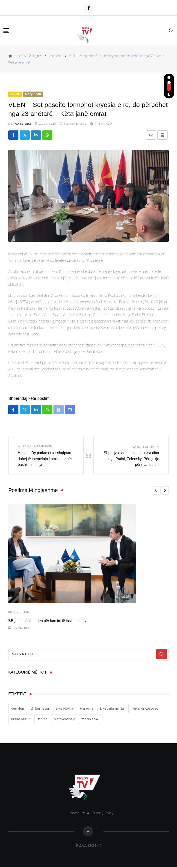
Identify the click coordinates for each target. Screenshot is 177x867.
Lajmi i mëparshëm (38, 446)
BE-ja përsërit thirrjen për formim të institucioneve (48, 621)
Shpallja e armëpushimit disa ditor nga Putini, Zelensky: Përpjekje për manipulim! (131, 459)
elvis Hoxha (64, 708)
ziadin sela (90, 719)
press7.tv (94, 845)
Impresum (76, 813)
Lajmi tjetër (143, 446)
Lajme (27, 612)
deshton (17, 708)
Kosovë (14, 612)
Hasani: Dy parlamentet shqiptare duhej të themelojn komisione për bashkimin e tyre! (45, 459)
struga (42, 719)
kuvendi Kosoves (145, 708)
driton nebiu (40, 708)
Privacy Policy (103, 813)
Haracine (86, 708)
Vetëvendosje (64, 719)
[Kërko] (171, 30)
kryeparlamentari (113, 708)
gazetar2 (23, 123)
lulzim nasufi (20, 719)
